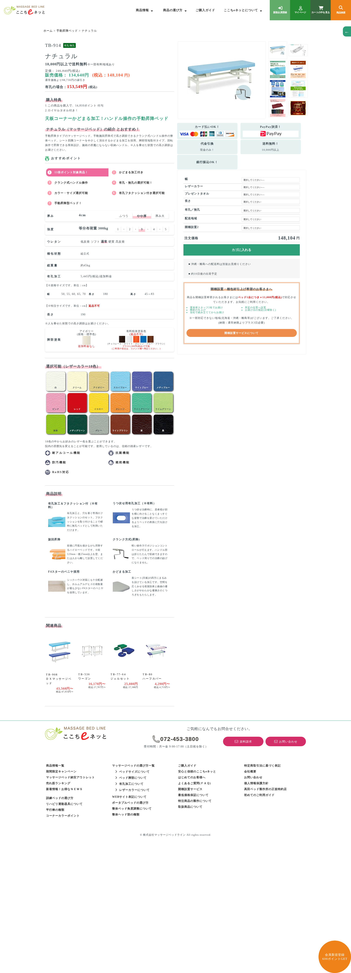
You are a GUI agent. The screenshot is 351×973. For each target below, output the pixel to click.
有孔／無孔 (192, 209)
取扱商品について (190, 806)
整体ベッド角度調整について (132, 808)
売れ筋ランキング (58, 783)
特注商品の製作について (195, 800)
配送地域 (191, 218)
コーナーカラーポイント (63, 815)
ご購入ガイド (205, 10)
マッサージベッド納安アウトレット (70, 777)
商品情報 (142, 10)
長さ (188, 200)
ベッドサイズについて (134, 771)
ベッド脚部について (133, 777)
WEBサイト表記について (129, 796)
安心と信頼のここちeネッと (197, 771)
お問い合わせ (253, 777)
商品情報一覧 (55, 765)
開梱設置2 (192, 227)
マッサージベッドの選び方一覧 (133, 765)
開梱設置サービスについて (241, 332)
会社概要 (250, 771)
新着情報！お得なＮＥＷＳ (64, 789)
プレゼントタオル (197, 193)
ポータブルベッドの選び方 (130, 802)
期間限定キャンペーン (61, 771)
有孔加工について (131, 783)
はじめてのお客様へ (192, 777)
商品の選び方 (173, 10)
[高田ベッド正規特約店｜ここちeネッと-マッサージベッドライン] (24, 10)
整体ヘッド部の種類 (126, 814)
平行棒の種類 (55, 809)
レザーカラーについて (134, 789)
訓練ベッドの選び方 (60, 798)
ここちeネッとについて (241, 10)
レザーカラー (194, 186)
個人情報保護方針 (256, 783)
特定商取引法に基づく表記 (262, 765)
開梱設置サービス (190, 789)
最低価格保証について (193, 795)
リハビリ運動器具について (64, 803)
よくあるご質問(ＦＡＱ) (194, 783)
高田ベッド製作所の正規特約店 (265, 789)
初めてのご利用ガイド (259, 795)
